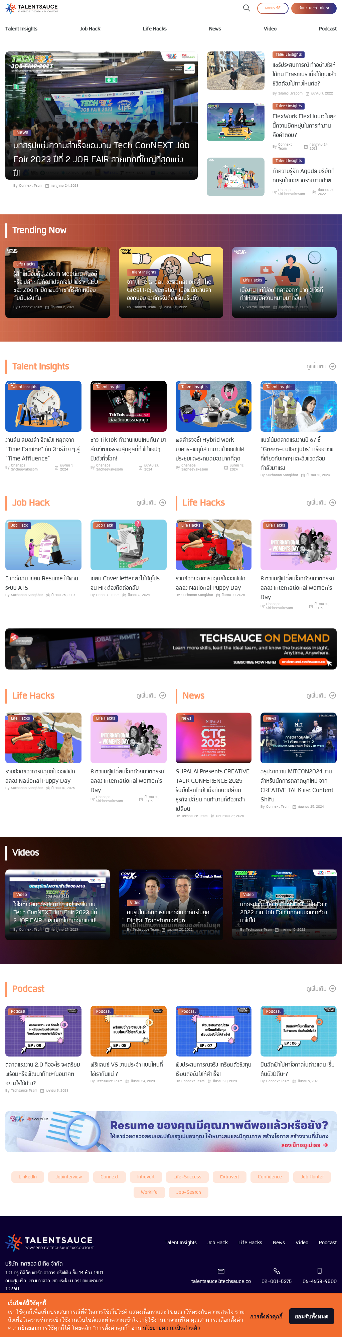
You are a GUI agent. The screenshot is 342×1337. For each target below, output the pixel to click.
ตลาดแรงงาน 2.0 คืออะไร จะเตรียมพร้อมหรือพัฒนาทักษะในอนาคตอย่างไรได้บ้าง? (42, 1074)
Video (270, 29)
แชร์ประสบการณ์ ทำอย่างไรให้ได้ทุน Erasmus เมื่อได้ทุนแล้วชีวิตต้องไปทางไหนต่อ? (304, 74)
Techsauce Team (194, 816)
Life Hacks (155, 29)
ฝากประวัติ (273, 8)
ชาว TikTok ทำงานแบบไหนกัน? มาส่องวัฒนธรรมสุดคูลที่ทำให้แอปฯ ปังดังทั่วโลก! (128, 449)
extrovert (229, 1177)
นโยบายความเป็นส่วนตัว (171, 1327)
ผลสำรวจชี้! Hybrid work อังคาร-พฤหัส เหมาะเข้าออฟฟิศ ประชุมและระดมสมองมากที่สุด (210, 449)
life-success (187, 1177)
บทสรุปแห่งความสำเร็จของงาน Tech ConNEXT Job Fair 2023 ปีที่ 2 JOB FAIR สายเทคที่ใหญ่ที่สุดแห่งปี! (101, 160)
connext (110, 1177)
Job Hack (90, 29)
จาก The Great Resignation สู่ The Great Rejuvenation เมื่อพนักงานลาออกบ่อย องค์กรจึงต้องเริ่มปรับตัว (169, 290)
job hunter (312, 1177)
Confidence (270, 1177)
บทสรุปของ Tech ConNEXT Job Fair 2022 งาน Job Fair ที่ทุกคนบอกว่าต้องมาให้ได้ (283, 913)
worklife (149, 1192)
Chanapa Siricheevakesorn (291, 192)
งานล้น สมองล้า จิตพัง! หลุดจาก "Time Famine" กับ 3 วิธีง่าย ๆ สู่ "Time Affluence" (42, 449)
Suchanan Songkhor (282, 475)
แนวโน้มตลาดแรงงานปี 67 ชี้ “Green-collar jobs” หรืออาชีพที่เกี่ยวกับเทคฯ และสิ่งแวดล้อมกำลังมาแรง (297, 454)
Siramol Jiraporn (290, 94)
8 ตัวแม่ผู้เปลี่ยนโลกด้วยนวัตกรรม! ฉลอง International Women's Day (298, 588)
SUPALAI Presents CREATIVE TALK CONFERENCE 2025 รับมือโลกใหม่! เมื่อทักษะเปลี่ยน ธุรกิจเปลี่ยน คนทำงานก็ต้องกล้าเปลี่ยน (212, 790)
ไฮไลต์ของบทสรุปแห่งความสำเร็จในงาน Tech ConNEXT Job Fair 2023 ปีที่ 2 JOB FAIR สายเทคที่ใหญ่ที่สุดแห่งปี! (55, 913)
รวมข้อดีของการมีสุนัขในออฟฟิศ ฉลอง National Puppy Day (210, 583)
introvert (146, 1177)
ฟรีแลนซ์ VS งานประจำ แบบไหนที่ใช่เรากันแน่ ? (127, 1070)
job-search (188, 1192)
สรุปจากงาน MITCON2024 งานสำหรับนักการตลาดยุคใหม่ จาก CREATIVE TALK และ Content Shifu (297, 786)
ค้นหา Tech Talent (314, 8)
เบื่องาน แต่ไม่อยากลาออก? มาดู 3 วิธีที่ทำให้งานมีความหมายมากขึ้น (281, 294)
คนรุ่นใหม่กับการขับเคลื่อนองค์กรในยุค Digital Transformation (168, 917)
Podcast (328, 29)
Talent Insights (21, 29)
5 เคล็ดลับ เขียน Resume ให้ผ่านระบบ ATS (41, 583)
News (215, 29)
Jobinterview (68, 1177)
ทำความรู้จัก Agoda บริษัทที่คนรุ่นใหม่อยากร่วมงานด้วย (304, 176)
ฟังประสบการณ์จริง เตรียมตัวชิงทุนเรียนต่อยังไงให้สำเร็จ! (213, 1070)
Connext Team (30, 186)
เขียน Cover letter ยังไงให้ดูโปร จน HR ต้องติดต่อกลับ (125, 583)
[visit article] (101, 115)
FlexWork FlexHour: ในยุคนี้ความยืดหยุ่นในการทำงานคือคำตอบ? (305, 126)
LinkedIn (28, 1177)
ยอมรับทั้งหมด (311, 1316)
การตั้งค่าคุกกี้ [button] (266, 1316)
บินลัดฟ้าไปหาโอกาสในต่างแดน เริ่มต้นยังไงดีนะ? (298, 1070)
